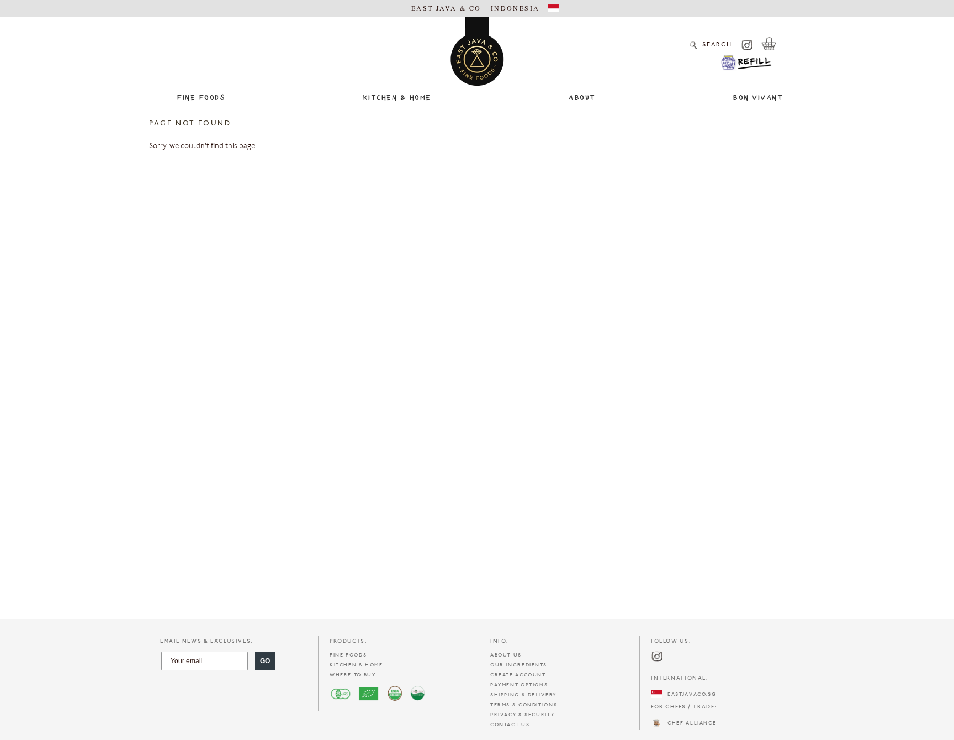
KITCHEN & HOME (356, 665)
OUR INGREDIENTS (518, 665)
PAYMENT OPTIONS (519, 685)
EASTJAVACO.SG (689, 694)
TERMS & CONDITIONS (523, 704)
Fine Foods (201, 98)
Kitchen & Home (397, 98)
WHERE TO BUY (352, 675)
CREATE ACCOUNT (518, 675)
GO (265, 661)
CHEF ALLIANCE (689, 723)
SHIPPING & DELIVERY (523, 694)
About (582, 98)
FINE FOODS (348, 655)
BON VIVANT (758, 98)
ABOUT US (506, 655)
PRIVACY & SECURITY (522, 714)
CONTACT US (509, 724)
